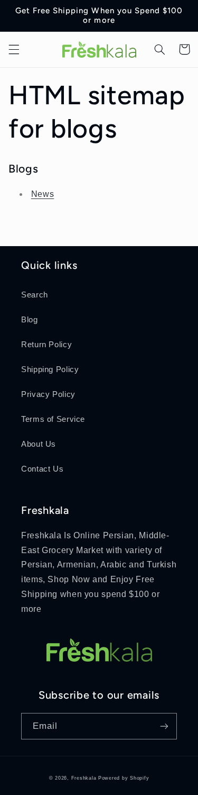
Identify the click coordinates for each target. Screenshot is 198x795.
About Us (38, 444)
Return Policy (46, 344)
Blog (29, 319)
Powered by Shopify (123, 778)
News (42, 193)
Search (34, 295)
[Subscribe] (164, 726)
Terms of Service (53, 419)
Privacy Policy (48, 394)
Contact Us (42, 469)
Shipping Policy (50, 369)
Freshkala (84, 778)
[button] (14, 49)
